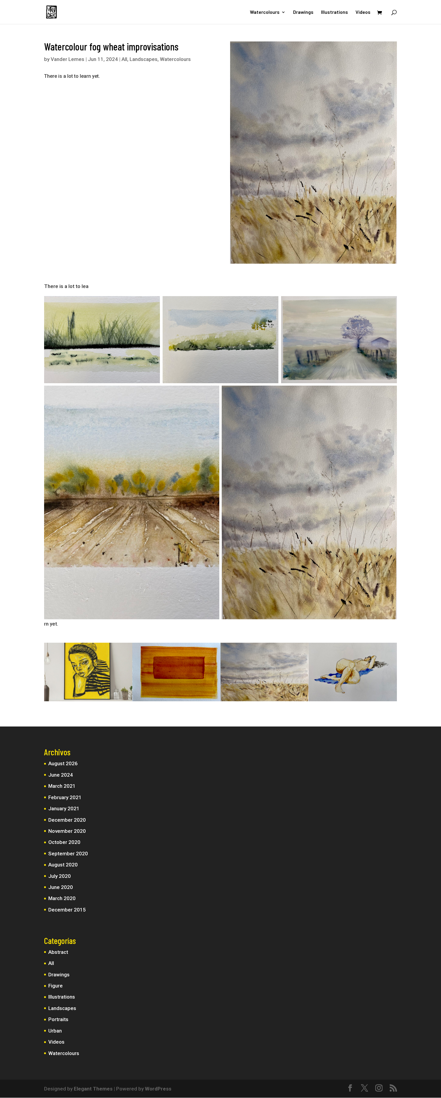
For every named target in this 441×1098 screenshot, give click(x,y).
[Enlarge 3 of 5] (389, 304)
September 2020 (68, 854)
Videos (363, 12)
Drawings (303, 12)
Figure (55, 986)
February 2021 (65, 797)
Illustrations (334, 12)
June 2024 (60, 775)
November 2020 (67, 831)
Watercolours (265, 12)
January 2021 (64, 808)
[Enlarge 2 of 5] (271, 304)
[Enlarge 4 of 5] (211, 393)
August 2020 (63, 865)
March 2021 (62, 786)
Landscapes (144, 59)
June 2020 (60, 887)
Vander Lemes (67, 59)
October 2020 (64, 842)
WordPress (158, 1089)
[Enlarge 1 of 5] (152, 304)
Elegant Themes (93, 1089)
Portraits (58, 1019)
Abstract (58, 952)
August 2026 (63, 763)
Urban (55, 1031)
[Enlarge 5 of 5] (389, 393)
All (124, 59)
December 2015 (67, 910)
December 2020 (67, 820)
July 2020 (59, 876)
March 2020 (62, 898)
